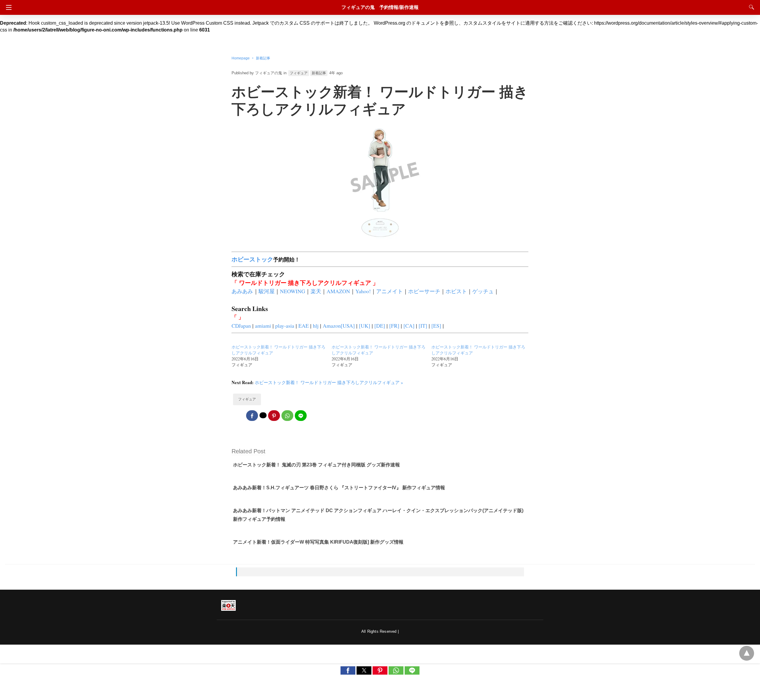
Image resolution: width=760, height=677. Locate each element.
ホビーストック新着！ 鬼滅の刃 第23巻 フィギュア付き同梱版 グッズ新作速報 (316, 464)
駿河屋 (267, 291)
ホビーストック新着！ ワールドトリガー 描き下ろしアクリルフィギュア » (329, 382)
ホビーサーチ (424, 291)
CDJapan (241, 325)
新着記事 (263, 58)
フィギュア (299, 73)
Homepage (241, 58)
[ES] (436, 325)
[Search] (750, 7)
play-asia (284, 325)
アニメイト (389, 291)
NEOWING (292, 291)
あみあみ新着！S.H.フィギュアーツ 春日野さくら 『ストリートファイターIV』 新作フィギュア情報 (339, 487)
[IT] (423, 325)
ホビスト (456, 291)
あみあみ (242, 291)
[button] (348, 670)
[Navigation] (7, 7)
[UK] (364, 325)
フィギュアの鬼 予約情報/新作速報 (380, 7)
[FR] (394, 325)
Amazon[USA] (339, 325)
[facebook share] (252, 415)
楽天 (316, 291)
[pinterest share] (274, 415)
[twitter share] (263, 415)
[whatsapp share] (287, 415)
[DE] (379, 325)
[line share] (301, 415)
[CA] (408, 325)
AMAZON (338, 291)
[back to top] (746, 653)
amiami (263, 325)
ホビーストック (252, 259)
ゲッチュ (483, 291)
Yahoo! (363, 291)
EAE (303, 325)
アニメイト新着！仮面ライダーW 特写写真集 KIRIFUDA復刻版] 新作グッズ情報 (318, 542)
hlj (316, 325)
